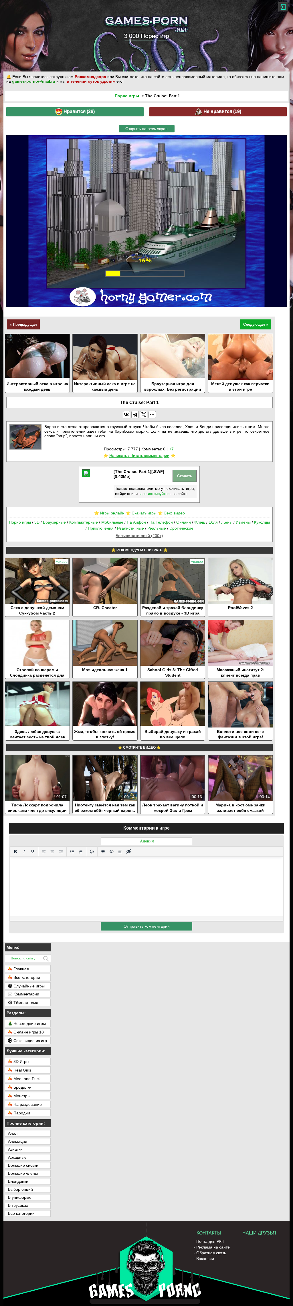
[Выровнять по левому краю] (43, 851)
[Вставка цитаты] (103, 851)
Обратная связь (211, 1253)
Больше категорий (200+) (139, 535)
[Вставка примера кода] (111, 851)
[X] (143, 414)
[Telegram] (135, 414)
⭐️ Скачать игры (141, 513)
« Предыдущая (23, 324)
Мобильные (112, 522)
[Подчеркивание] (32, 851)
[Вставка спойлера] (120, 851)
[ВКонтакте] (126, 414)
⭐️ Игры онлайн (109, 513)
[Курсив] (24, 851)
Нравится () (78, 111)
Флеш (199, 522)
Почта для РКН (210, 1241)
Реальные (156, 528)
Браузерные (54, 522)
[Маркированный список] (72, 851)
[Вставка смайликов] (92, 851)
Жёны (226, 522)
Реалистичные (130, 528)
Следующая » (255, 324)
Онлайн (183, 522)
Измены (243, 522)
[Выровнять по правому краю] (61, 851)
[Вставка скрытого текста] (128, 851)
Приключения (101, 528)
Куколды (262, 522)
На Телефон (161, 522)
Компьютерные (83, 522)
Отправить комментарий (147, 926)
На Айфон (136, 522)
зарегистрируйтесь (155, 494)
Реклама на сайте (213, 1247)
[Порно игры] (146, 35)
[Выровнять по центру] (52, 851)
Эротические (181, 528)
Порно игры (127, 96)
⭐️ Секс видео (171, 513)
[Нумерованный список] (80, 851)
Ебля (213, 522)
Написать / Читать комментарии (139, 455)
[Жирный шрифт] (15, 851)
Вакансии (205, 1258)
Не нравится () (221, 111)
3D (36, 522)
